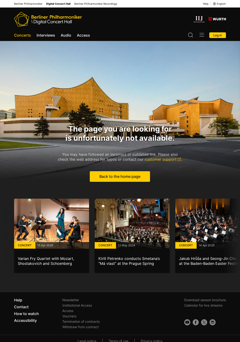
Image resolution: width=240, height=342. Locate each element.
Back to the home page (119, 176)
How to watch (26, 313)
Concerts (22, 35)
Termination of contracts (81, 321)
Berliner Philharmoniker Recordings (95, 3)
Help (206, 3)
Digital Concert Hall (58, 3)
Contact (21, 306)
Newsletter (70, 300)
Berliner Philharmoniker (28, 3)
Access (83, 35)
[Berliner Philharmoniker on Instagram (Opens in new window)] (213, 322)
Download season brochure (205, 300)
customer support (160, 159)
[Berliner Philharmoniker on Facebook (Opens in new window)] (196, 322)
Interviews (46, 35)
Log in (217, 35)
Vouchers (69, 316)
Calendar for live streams (203, 305)
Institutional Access (77, 305)
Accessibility (25, 320)
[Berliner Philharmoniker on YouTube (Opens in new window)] (187, 322)
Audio (66, 35)
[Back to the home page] (48, 19)
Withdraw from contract (80, 327)
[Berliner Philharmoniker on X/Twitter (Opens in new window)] (204, 322)
